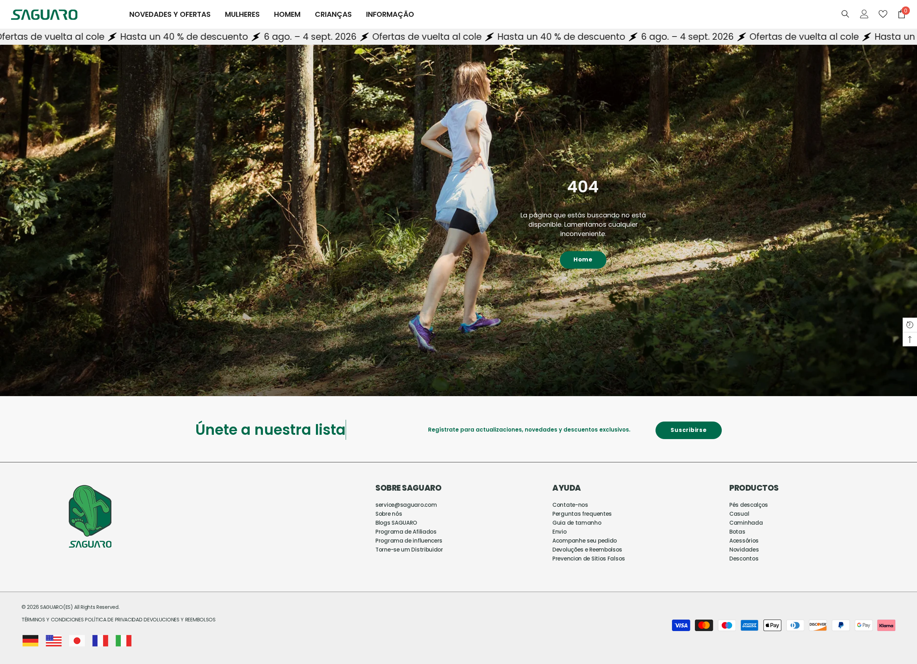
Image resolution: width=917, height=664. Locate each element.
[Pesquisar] (845, 14)
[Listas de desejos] (883, 14)
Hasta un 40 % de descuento (70, 36)
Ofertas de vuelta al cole (312, 36)
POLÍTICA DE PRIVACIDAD (113, 619)
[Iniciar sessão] (864, 14)
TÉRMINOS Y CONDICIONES (53, 619)
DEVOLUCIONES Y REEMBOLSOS (180, 619)
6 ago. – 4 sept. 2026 (195, 36)
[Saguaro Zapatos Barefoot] (458, 220)
